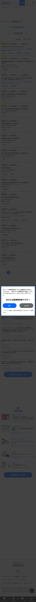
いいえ (26, 305)
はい (9, 305)
